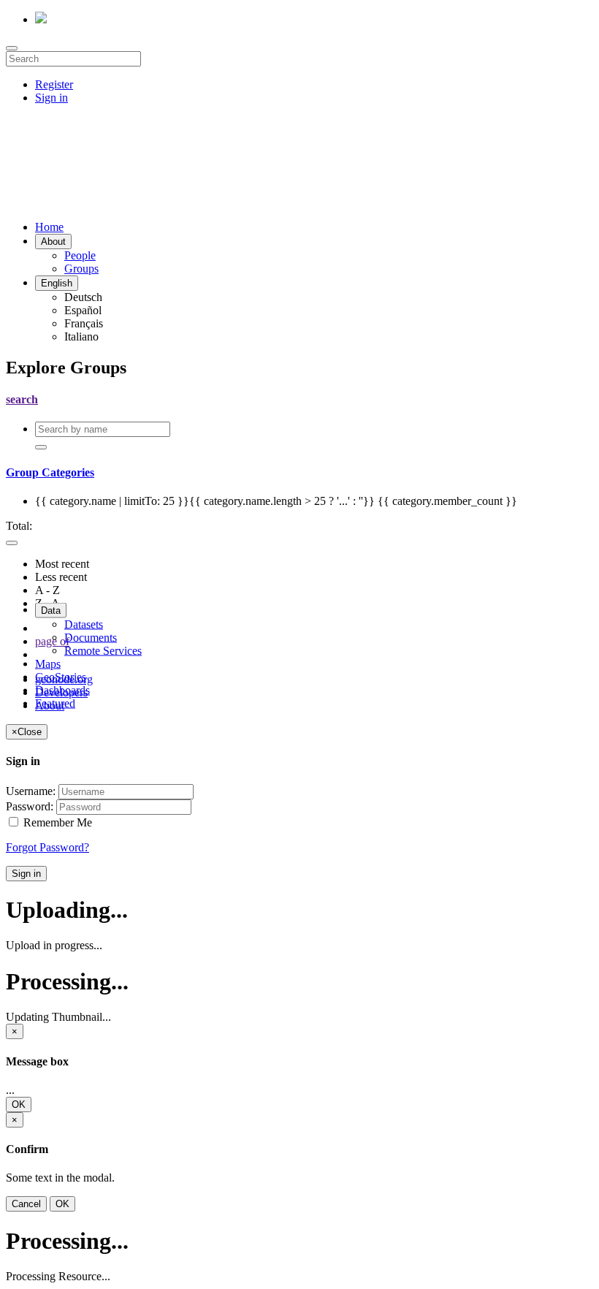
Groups (81, 268)
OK (19, 1104)
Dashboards (62, 690)
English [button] (56, 283)
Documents (90, 637)
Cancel (26, 1203)
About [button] (53, 241)
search (22, 399)
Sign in (51, 97)
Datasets (83, 624)
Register (54, 84)
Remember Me (56, 822)
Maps (48, 664)
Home (49, 227)
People (80, 255)
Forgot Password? (47, 847)
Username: (31, 791)
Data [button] (51, 610)
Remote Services (103, 650)
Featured (55, 703)
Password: (29, 806)
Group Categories (50, 472)
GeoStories (60, 677)
